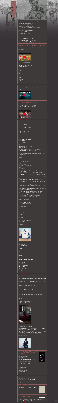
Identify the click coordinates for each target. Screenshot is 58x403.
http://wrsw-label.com (25, 335)
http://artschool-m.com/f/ (21, 373)
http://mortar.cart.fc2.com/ (21, 218)
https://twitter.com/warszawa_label (22, 367)
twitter (11, 15)
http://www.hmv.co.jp (21, 208)
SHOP (13, 5)
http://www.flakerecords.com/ (22, 221)
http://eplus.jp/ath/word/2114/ (25, 41)
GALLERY (13, 6)
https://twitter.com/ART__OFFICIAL (22, 370)
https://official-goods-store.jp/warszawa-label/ (30, 285)
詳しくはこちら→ (21, 382)
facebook (11, 16)
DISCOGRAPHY (13, 3)
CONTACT (13, 11)
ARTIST (13, 2)
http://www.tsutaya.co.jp (21, 212)
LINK (13, 8)
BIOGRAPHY (13, 9)
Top (56, 401)
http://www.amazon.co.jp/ (21, 224)
